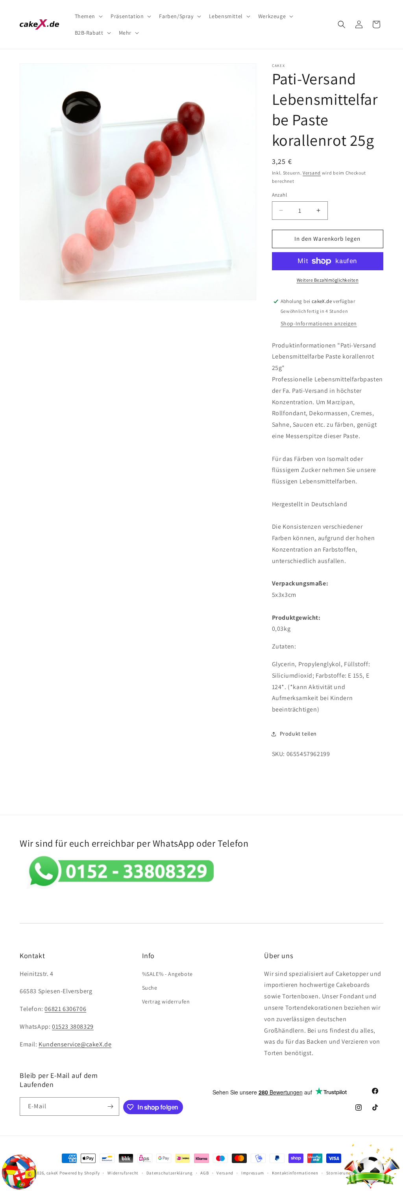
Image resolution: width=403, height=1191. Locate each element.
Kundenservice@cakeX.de (75, 1044)
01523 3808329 (73, 1026)
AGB (204, 1173)
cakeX (52, 1173)
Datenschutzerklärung (169, 1173)
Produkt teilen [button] (298, 733)
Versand (312, 173)
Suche (149, 987)
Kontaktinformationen (295, 1173)
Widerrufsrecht (123, 1173)
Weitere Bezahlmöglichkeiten (328, 280)
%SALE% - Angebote (167, 973)
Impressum (252, 1173)
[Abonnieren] (110, 1106)
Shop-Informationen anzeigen (319, 323)
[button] (88, 16)
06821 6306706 (65, 1009)
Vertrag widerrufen (166, 1001)
